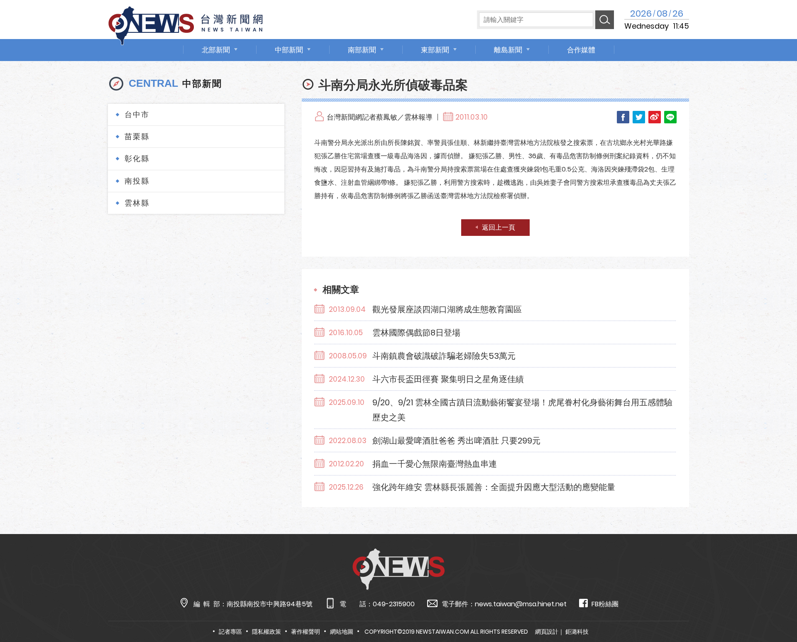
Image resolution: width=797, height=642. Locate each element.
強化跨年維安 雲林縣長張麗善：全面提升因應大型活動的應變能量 (493, 487)
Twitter (639, 117)
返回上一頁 (498, 227)
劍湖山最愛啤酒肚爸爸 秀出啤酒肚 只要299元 (456, 440)
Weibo (654, 117)
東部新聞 (435, 50)
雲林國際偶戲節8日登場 (416, 332)
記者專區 (230, 631)
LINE (670, 117)
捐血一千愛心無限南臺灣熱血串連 (434, 464)
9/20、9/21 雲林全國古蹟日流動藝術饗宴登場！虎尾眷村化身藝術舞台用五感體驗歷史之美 (522, 410)
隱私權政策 (266, 631)
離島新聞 (508, 50)
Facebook (623, 117)
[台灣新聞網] (185, 24)
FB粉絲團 (605, 604)
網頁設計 (546, 631)
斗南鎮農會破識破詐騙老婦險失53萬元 (444, 356)
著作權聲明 (305, 631)
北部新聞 (216, 50)
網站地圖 (341, 631)
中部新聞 (289, 50)
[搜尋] (604, 19)
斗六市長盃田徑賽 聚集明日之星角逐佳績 (448, 379)
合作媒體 (581, 50)
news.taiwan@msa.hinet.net (521, 604)
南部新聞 (362, 50)
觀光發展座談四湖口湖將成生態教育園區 (447, 309)
